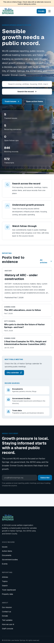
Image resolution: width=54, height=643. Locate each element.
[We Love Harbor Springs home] (8, 11)
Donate (41, 11)
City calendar (13, 372)
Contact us (6, 611)
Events (5, 564)
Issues (4, 547)
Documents (6, 555)
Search (5, 585)
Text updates (7, 620)
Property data (7, 594)
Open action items (34, 101)
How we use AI (8, 624)
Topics (5, 581)
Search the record (25, 91)
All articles (43, 261)
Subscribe (44, 478)
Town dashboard (9, 590)
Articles (5, 577)
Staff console (7, 628)
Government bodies (10, 559)
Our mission (7, 607)
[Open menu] (49, 11)
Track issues (10, 101)
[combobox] (27, 84)
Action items (7, 551)
